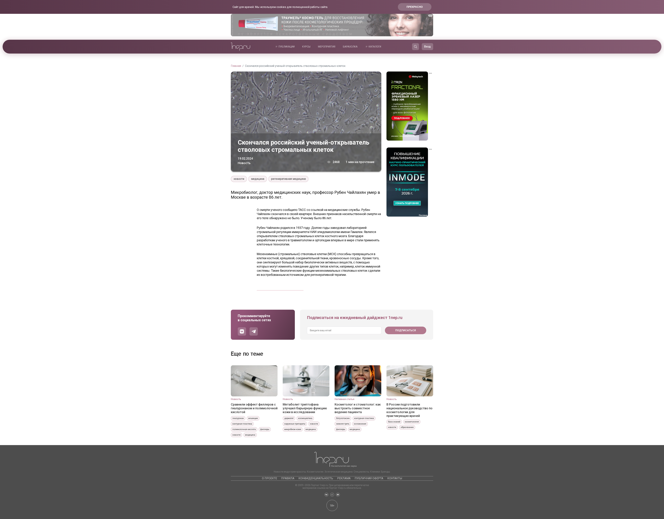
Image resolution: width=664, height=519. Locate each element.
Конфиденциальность (315, 478)
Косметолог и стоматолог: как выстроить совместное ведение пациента (358, 408)
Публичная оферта (369, 478)
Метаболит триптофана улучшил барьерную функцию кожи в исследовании (305, 408)
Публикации (287, 46)
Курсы (306, 46)
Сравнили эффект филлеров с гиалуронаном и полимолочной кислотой (254, 408)
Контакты (394, 478)
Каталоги (375, 46)
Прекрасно (415, 6)
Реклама (344, 478)
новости (239, 178)
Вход (427, 46)
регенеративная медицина (288, 178)
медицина (257, 178)
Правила (287, 478)
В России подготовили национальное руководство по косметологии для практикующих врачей (409, 410)
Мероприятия (326, 46)
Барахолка (350, 46)
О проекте (269, 478)
